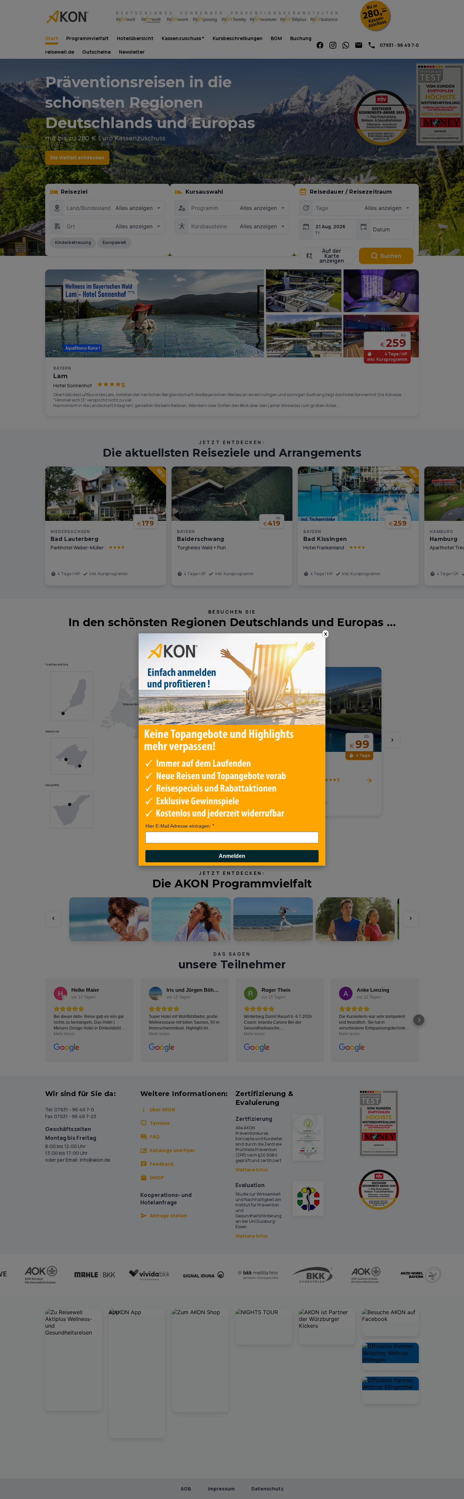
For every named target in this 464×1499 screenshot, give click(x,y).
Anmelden (232, 856)
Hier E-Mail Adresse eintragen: (178, 826)
